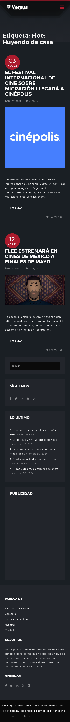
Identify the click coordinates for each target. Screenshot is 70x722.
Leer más (16, 208)
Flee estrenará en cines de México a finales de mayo (31, 256)
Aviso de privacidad (17, 608)
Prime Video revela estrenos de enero (35, 468)
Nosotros (10, 624)
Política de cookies (16, 619)
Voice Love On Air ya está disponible (35, 439)
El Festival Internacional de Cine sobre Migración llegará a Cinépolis (34, 83)
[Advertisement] (35, 539)
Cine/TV (33, 100)
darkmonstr (14, 100)
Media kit (10, 630)
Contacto (10, 613)
